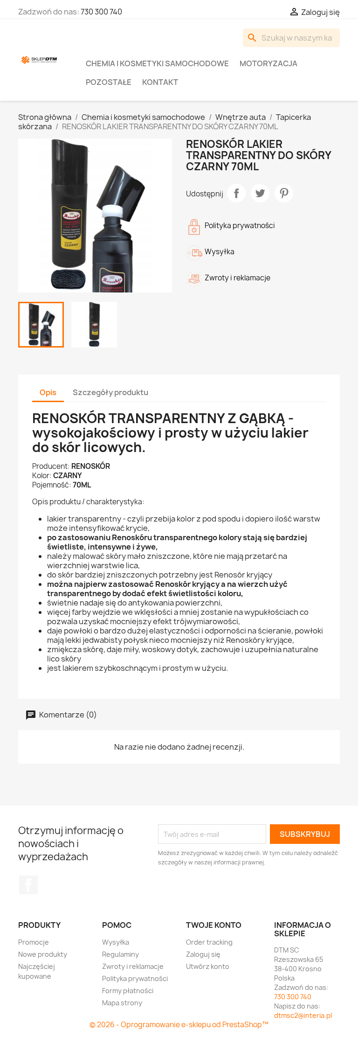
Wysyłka (115, 942)
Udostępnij (236, 193)
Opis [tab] (48, 392)
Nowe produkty (42, 954)
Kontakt (160, 82)
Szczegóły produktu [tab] (110, 392)
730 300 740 (101, 12)
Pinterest (284, 193)
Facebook (28, 885)
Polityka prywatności (135, 978)
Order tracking (209, 942)
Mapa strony (122, 1002)
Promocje (33, 942)
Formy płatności (127, 990)
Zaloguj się (203, 954)
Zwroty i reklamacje (133, 966)
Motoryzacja (268, 63)
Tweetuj (260, 193)
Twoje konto (213, 925)
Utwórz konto (207, 966)
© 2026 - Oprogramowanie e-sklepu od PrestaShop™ (179, 1025)
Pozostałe (108, 82)
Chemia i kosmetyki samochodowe (157, 63)
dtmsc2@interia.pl (303, 1015)
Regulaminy (120, 954)
